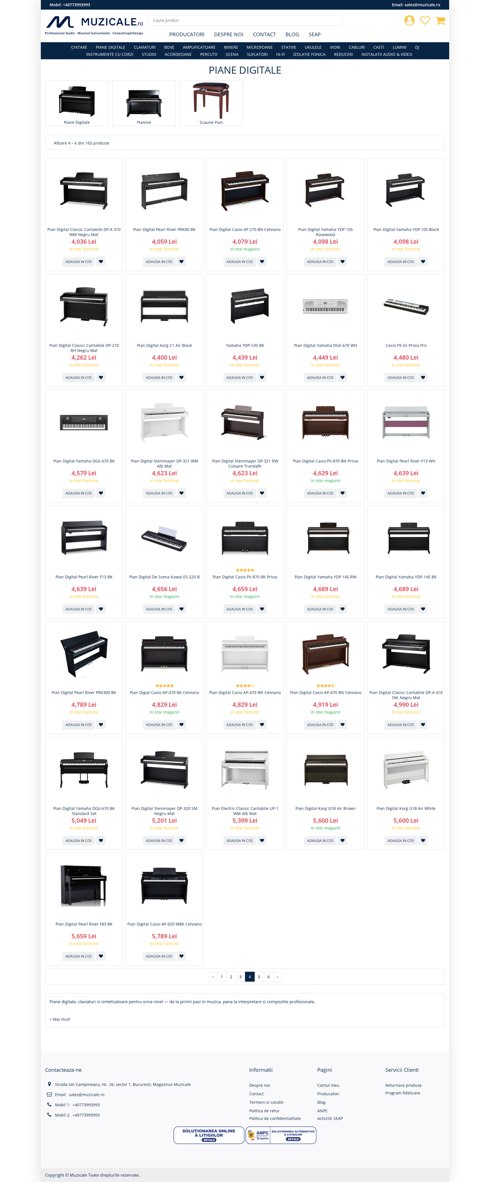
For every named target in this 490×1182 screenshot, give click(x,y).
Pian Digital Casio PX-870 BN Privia (325, 461)
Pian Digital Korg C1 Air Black (164, 345)
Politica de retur (264, 1110)
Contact (264, 34)
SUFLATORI (257, 54)
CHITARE (79, 47)
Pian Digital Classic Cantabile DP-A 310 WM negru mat (84, 232)
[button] (60, 1019)
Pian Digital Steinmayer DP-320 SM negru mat (164, 811)
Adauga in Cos (79, 261)
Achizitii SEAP (330, 1118)
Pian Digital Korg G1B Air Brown (325, 808)
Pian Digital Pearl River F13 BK (84, 577)
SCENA (232, 54)
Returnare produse (403, 1085)
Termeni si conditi (266, 1102)
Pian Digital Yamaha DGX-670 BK (84, 461)
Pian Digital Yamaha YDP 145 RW (325, 577)
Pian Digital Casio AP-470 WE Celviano (245, 692)
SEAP (315, 34)
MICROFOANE (260, 47)
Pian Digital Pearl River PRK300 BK (84, 692)
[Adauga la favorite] (100, 261)
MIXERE (231, 47)
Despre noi (259, 1085)
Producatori (186, 34)
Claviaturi (145, 47)
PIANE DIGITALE (110, 47)
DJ (417, 47)
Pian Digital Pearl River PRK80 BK (164, 229)
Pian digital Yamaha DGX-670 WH (325, 345)
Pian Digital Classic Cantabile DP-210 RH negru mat (84, 348)
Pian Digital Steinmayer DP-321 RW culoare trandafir (245, 464)
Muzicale (78, 1175)
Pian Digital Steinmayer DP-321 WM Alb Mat (164, 464)
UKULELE (313, 47)
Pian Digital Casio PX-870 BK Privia (245, 577)
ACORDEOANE (178, 54)
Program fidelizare (402, 1093)
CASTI (378, 47)
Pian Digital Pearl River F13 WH (406, 461)
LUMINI (400, 47)
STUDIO (149, 54)
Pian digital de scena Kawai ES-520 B (164, 577)
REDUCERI (343, 54)
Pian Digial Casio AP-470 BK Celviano (164, 692)
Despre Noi (228, 34)
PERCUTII (208, 54)
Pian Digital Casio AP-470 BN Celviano (325, 692)
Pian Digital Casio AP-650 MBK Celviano (164, 924)
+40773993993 (76, 4)
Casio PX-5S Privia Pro (406, 345)
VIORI (335, 47)
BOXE (169, 47)
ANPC (322, 1110)
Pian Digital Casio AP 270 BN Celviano (245, 229)
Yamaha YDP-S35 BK (245, 345)
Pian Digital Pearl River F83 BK (84, 924)
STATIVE (288, 47)
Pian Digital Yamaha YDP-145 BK (406, 577)
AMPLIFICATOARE (199, 47)
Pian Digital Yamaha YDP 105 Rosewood (325, 232)
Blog (292, 34)
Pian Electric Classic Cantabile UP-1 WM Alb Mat (245, 811)
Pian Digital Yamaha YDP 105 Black (406, 229)
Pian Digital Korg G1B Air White (406, 808)
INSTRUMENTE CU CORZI (109, 54)
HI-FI (280, 54)
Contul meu (328, 1085)
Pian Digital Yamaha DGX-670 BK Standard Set (84, 811)
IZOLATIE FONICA (309, 54)
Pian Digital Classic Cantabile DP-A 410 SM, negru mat (406, 695)
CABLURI (357, 47)
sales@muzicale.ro (422, 4)
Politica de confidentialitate (275, 1118)
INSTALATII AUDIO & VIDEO (387, 54)
